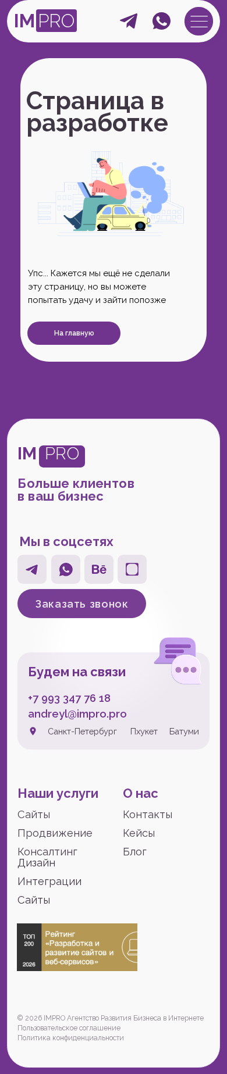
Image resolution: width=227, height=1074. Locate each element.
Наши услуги (57, 793)
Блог (135, 851)
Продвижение (55, 833)
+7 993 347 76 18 (69, 698)
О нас (140, 793)
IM (24, 20)
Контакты (147, 814)
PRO (56, 20)
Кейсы (139, 833)
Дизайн (36, 863)
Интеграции (49, 881)
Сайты (33, 814)
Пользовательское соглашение (68, 1028)
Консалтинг (47, 851)
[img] (199, 21)
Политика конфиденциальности (70, 1038)
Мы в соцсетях (66, 541)
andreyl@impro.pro (77, 714)
